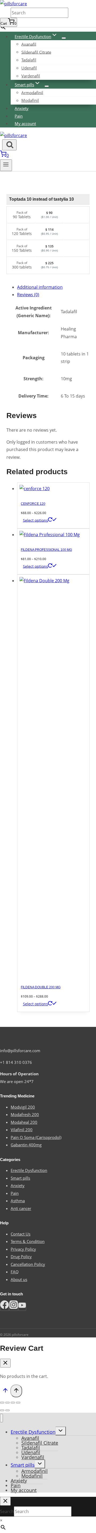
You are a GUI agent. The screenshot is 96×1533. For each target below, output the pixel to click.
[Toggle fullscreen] (13, 1402)
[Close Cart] (5, 1363)
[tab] (53, 287)
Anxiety (22, 108)
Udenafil (29, 68)
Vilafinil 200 (22, 1129)
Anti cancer (21, 1208)
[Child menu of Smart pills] (47, 86)
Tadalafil (28, 60)
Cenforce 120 (33, 504)
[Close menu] (1, 1418)
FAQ (15, 1271)
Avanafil (28, 44)
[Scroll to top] (5, 1391)
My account (25, 123)
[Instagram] (13, 1307)
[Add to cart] (76, 215)
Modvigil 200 (23, 1107)
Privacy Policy (23, 1249)
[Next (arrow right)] (7, 1410)
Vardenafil (30, 75)
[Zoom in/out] (18, 1402)
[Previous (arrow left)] (2, 1410)
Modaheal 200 (24, 1122)
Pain (19, 116)
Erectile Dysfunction (29, 1170)
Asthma (18, 1200)
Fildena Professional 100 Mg (46, 550)
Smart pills (20, 1178)
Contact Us (20, 1234)
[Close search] (5, 1501)
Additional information (40, 287)
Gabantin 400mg (26, 1144)
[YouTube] (22, 1307)
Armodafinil (32, 92)
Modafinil (30, 100)
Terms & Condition (28, 1241)
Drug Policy (21, 1256)
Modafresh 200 (25, 1114)
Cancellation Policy (28, 1264)
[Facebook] (4, 1307)
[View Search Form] (9, 144)
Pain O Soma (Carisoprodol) (36, 1137)
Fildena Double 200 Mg (41, 987)
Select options (35, 520)
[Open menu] (6, 165)
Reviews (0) (28, 294)
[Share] (7, 1402)
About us (19, 1279)
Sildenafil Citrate (36, 52)
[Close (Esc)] (2, 1402)
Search (5, 13)
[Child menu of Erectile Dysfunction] (64, 38)
